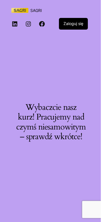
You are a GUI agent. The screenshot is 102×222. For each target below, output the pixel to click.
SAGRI (36, 10)
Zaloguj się (73, 23)
